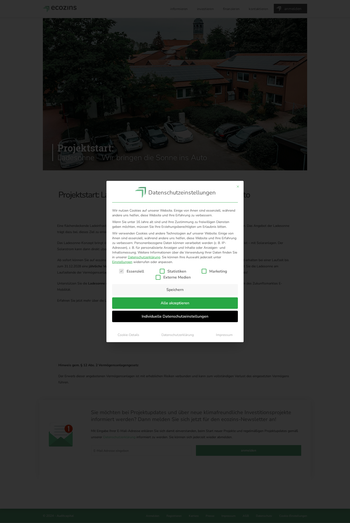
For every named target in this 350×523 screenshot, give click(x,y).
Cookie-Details (128, 335)
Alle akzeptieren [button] (175, 303)
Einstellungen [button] (122, 262)
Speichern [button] (175, 289)
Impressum (224, 335)
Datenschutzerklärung (144, 257)
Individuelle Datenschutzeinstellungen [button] (175, 316)
